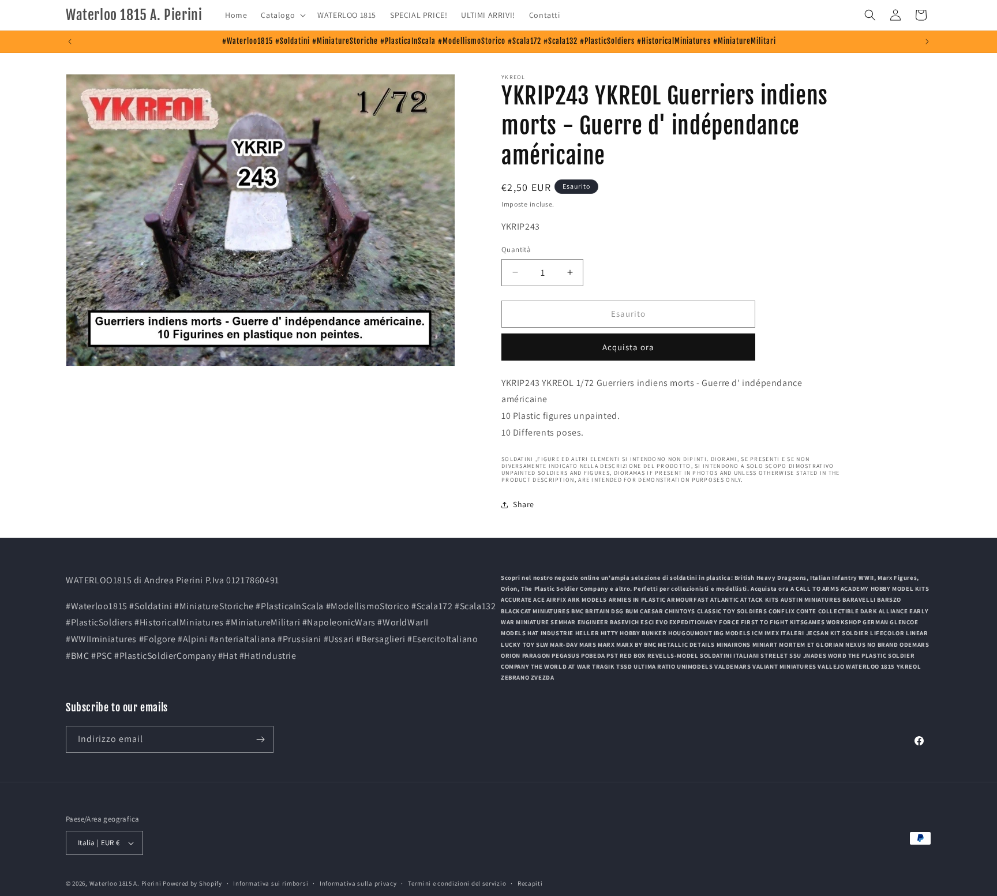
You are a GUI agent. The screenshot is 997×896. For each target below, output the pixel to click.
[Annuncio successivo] (927, 42)
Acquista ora (628, 347)
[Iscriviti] (260, 739)
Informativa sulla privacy (358, 883)
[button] (282, 15)
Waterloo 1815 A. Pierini (125, 883)
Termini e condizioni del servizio (457, 883)
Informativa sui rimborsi (270, 883)
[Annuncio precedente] (70, 42)
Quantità (516, 249)
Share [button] (523, 504)
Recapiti (530, 883)
